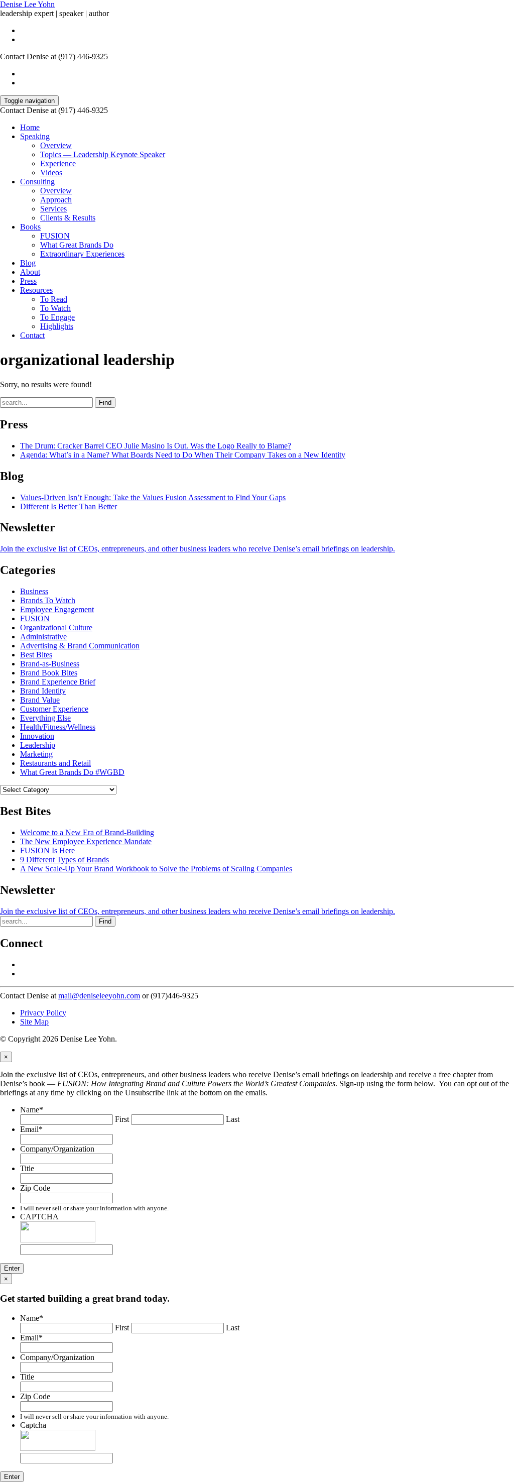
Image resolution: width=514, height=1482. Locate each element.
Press (28, 281)
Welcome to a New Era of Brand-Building (87, 832)
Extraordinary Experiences (82, 254)
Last (232, 1119)
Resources (36, 290)
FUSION (55, 236)
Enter (12, 1268)
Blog (28, 263)
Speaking (35, 136)
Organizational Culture (56, 627)
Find (105, 402)
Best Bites (36, 654)
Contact (32, 335)
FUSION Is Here (47, 850)
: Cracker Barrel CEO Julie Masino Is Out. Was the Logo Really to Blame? (155, 445)
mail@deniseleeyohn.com (99, 995)
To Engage (57, 317)
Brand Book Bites (48, 672)
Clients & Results (67, 217)
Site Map (34, 1021)
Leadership (37, 745)
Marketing (36, 754)
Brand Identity (43, 691)
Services (53, 208)
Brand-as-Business (49, 663)
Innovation (37, 736)
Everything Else (45, 718)
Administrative (43, 636)
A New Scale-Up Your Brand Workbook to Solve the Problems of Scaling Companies (156, 868)
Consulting (37, 181)
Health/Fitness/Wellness (57, 727)
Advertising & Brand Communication (80, 645)
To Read (53, 299)
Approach (56, 199)
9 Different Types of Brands (64, 859)
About (30, 272)
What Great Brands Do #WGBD (72, 772)
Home (30, 127)
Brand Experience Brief (57, 681)
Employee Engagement (57, 609)
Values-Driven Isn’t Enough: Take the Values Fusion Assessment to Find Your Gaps (153, 497)
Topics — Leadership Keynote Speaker (102, 154)
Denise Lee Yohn (27, 4)
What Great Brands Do (76, 245)
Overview (56, 145)
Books (30, 226)
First (122, 1119)
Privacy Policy (43, 1012)
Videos (51, 172)
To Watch (55, 308)
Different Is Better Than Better (68, 506)
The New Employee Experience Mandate (86, 841)
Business (34, 591)
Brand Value (40, 700)
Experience (58, 163)
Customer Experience (54, 709)
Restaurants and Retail (55, 763)
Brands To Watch (47, 600)
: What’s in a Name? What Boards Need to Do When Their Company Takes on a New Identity (182, 454)
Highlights (56, 326)
